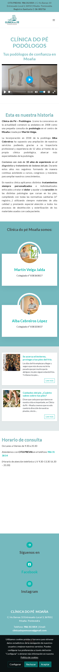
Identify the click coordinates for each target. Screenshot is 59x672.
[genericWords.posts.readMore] (11, 362)
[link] (12, 20)
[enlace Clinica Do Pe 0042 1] (29, 253)
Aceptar (45, 664)
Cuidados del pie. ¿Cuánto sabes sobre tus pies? (37, 394)
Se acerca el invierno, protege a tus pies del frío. (37, 358)
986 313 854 (28, 3)
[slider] (17, 91)
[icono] (29, 564)
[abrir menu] (54, 20)
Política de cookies (29, 657)
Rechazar (31, 664)
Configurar (15, 664)
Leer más (49, 380)
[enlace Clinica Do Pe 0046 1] (29, 304)
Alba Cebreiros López (29, 321)
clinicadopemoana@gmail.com (30, 630)
